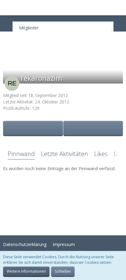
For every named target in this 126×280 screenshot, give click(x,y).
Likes (101, 154)
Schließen (63, 271)
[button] (8, 8)
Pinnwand (21, 154)
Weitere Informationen (26, 271)
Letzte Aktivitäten (64, 154)
